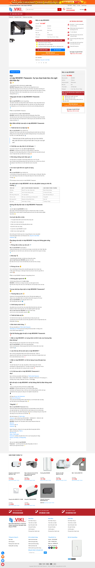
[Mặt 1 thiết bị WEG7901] (79, 464)
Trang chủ (11, 17)
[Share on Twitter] (39, 63)
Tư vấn (78, 5)
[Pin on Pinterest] (44, 63)
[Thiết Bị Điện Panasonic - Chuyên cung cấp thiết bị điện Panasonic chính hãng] (16, 9)
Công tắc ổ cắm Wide (27, 17)
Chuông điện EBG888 (45, 473)
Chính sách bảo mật (32, 545)
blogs (74, 5)
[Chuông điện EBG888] (47, 464)
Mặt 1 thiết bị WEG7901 (77, 473)
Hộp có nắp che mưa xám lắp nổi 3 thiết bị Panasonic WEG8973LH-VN (31, 474)
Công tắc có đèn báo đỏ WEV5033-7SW (14, 473)
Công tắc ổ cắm (17, 17)
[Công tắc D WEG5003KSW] (31, 490)
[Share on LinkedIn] (46, 63)
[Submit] (59, 9)
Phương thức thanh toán (14, 543)
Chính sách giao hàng (32, 541)
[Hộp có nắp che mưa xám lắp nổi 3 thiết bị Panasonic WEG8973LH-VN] (31, 464)
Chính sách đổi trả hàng (33, 543)
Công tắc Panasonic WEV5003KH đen (45, 500)
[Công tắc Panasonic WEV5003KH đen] (47, 490)
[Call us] (54, 548)
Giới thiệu (70, 5)
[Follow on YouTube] (56, 548)
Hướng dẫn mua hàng (13, 545)
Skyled (11, 437)
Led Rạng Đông (22, 437)
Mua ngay (58, 49)
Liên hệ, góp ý (11, 541)
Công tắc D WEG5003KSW (30, 499)
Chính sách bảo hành (32, 539)
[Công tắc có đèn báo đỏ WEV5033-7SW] (16, 464)
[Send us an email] (52, 548)
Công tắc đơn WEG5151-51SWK (16, 499)
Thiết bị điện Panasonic (33, 376)
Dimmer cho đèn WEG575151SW (60, 473)
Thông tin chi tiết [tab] (15, 71)
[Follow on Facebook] (49, 548)
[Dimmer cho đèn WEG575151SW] (63, 464)
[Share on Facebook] (37, 63)
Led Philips (15, 437)
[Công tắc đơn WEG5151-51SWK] (16, 490)
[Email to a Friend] (41, 63)
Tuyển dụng (83, 5)
